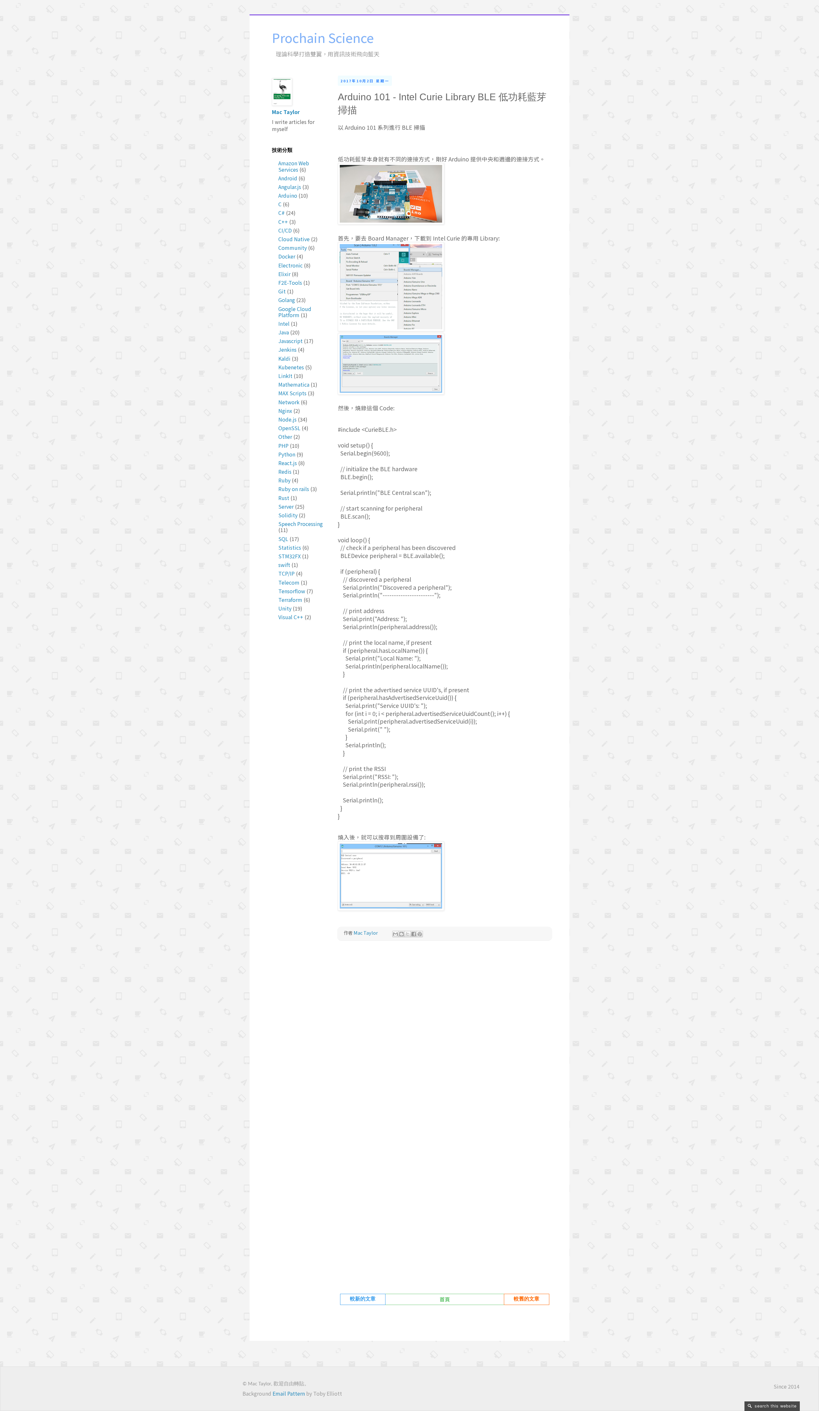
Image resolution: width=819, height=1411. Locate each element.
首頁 (445, 1299)
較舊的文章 (526, 1299)
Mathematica (293, 384)
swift (284, 565)
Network (288, 402)
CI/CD (285, 230)
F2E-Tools (290, 282)
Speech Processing (300, 524)
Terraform (290, 599)
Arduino (287, 195)
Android (287, 178)
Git (282, 291)
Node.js (287, 419)
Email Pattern (289, 1393)
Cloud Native (294, 239)
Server (286, 506)
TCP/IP (286, 573)
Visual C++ (290, 617)
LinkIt (285, 376)
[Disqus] (445, 1035)
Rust (283, 498)
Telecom (288, 582)
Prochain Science (323, 37)
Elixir (284, 274)
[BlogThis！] (401, 934)
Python (286, 454)
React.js (287, 463)
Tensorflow (291, 591)
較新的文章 (363, 1299)
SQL (283, 539)
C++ (283, 222)
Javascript (290, 341)
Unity (284, 608)
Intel (284, 323)
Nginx (285, 410)
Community (292, 247)
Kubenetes (291, 367)
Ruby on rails (293, 489)
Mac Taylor (286, 111)
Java (283, 332)
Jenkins (287, 349)
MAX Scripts (292, 393)
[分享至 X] (407, 934)
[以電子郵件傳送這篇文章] (395, 934)
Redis (284, 471)
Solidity (288, 515)
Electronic (290, 265)
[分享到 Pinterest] (420, 934)
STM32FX (289, 556)
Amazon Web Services (293, 166)
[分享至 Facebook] (413, 934)
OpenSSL (289, 428)
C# (281, 213)
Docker (286, 256)
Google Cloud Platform (294, 312)
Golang (286, 300)
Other (285, 436)
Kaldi (284, 358)
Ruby (284, 480)
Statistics (289, 547)
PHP (283, 445)
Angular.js (289, 187)
